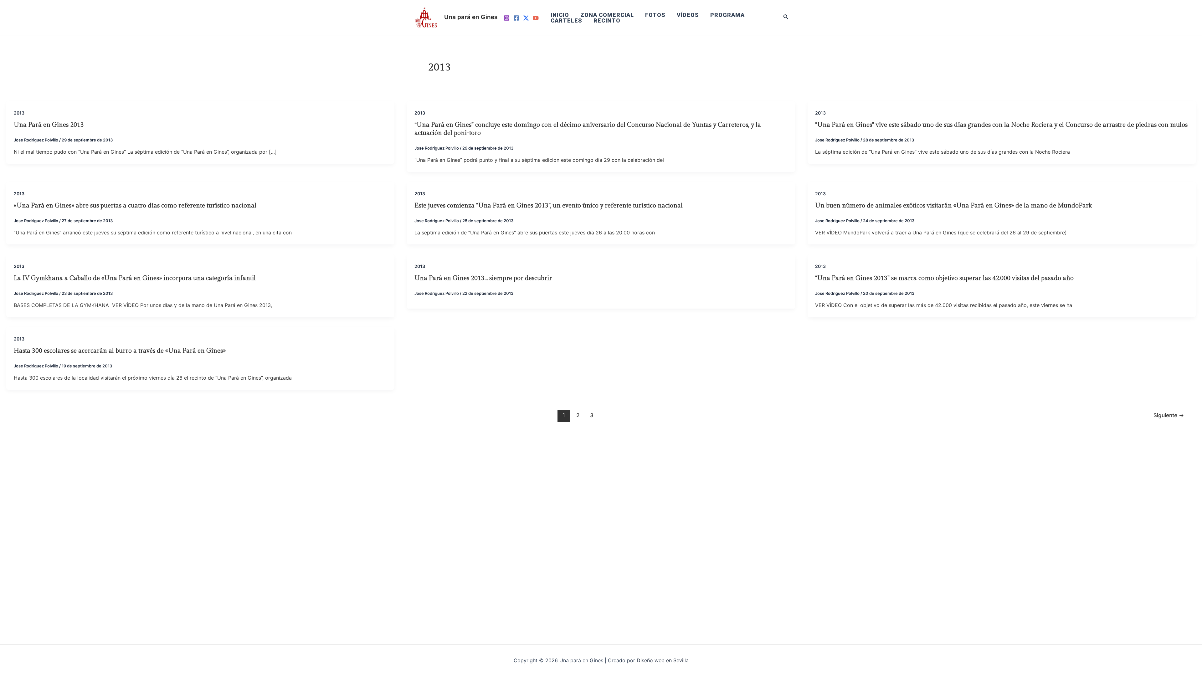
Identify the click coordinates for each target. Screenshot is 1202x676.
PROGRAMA (727, 15)
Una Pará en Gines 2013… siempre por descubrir (483, 278)
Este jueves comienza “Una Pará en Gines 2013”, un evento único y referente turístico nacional (548, 205)
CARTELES (566, 20)
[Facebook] (516, 18)
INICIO (560, 15)
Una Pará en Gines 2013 (49, 125)
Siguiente (1168, 415)
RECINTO (606, 20)
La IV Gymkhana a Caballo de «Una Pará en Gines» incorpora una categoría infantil (135, 278)
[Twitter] (526, 18)
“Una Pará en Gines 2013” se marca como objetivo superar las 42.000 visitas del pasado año (944, 278)
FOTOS (655, 15)
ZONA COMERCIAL (607, 15)
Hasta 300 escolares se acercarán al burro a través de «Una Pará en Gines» (120, 351)
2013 (19, 112)
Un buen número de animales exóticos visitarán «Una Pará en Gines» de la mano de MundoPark (953, 205)
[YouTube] (536, 18)
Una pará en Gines (470, 17)
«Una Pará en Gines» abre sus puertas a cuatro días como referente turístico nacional (135, 205)
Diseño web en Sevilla (663, 660)
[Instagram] (507, 18)
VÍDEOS (688, 15)
